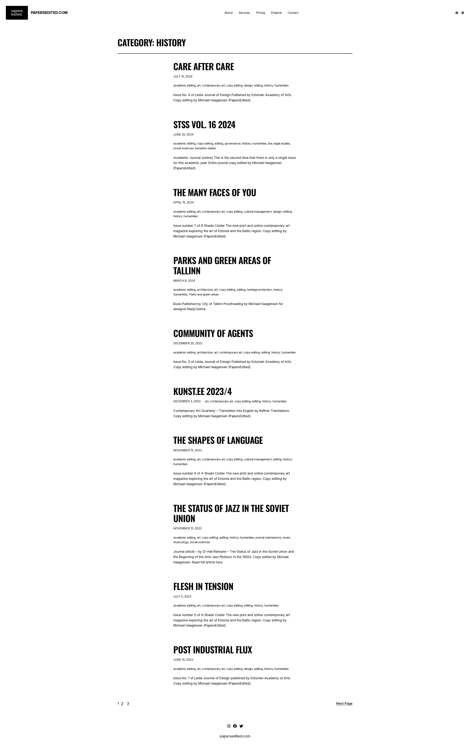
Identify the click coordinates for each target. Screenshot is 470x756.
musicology (180, 542)
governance (233, 143)
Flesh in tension (203, 586)
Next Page (344, 703)
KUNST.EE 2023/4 (202, 391)
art (198, 85)
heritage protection (259, 289)
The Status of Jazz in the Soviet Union (231, 513)
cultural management (258, 211)
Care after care (203, 66)
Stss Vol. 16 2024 (204, 124)
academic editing (184, 85)
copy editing (234, 85)
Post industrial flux (212, 649)
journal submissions (268, 537)
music (286, 537)
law (270, 143)
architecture (205, 289)
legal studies (282, 143)
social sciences (183, 148)
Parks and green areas (204, 294)
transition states (205, 148)
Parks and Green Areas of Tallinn (222, 265)
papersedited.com (49, 12)
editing (258, 85)
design (248, 85)
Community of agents (213, 333)
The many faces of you (214, 192)
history (268, 85)
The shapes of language (218, 440)
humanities (281, 85)
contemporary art (213, 85)
